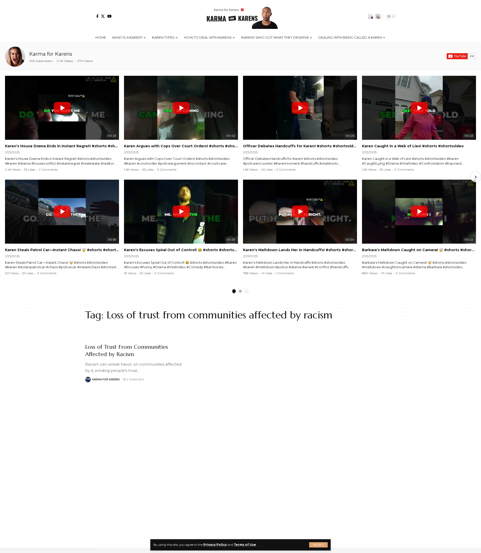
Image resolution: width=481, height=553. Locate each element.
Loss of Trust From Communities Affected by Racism (126, 350)
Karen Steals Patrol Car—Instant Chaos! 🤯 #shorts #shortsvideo (62, 250)
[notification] (370, 16)
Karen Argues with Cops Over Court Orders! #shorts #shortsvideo (181, 146)
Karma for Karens (50, 54)
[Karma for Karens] (15, 57)
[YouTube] (109, 16)
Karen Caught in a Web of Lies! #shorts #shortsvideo (413, 146)
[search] (378, 16)
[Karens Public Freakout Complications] (240, 16)
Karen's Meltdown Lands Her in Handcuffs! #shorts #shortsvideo (300, 250)
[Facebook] (97, 16)
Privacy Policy (215, 544)
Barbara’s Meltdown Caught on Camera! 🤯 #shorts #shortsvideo (419, 250)
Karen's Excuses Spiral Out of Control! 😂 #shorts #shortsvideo (181, 250)
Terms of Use (245, 544)
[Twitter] (103, 16)
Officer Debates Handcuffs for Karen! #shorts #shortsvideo (300, 146)
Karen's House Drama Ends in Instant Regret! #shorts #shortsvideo (62, 146)
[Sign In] (89, 16)
